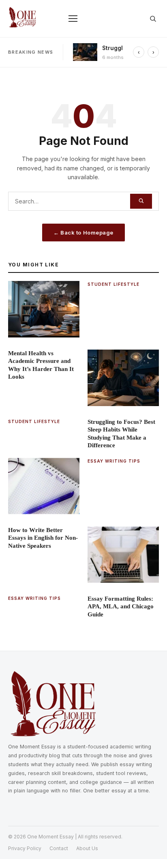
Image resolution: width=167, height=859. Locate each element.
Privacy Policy (24, 848)
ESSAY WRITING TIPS (114, 461)
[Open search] (153, 19)
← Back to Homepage (83, 232)
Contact (58, 848)
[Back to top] (149, 841)
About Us (87, 848)
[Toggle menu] (73, 18)
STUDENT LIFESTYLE (113, 284)
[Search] (141, 201)
